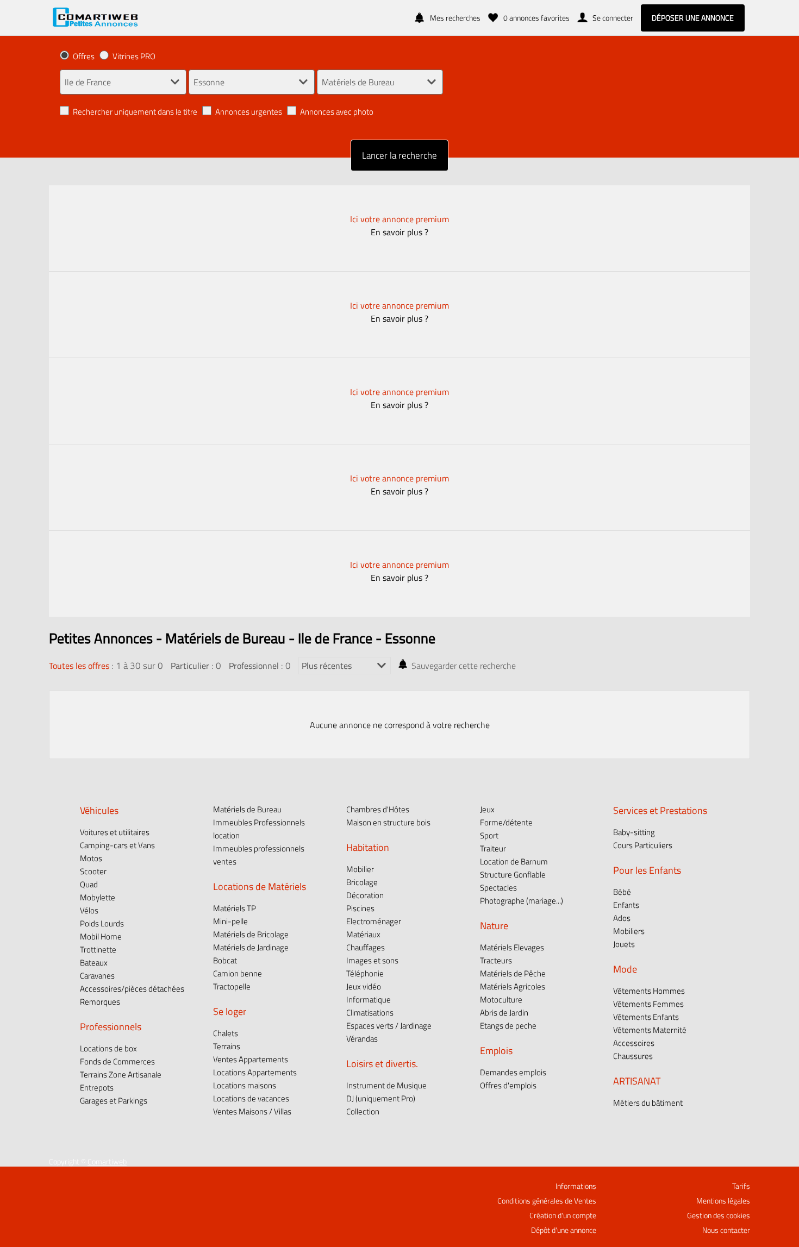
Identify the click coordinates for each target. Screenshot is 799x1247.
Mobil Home (101, 936)
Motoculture (501, 999)
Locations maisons (244, 1085)
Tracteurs (496, 960)
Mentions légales (723, 1201)
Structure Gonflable (513, 874)
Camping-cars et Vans (117, 845)
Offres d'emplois (508, 1085)
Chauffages (365, 947)
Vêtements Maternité (649, 1030)
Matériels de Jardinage (251, 947)
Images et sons (372, 960)
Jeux (487, 809)
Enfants (626, 905)
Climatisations (370, 1012)
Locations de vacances (251, 1098)
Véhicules (99, 810)
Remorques (100, 1001)
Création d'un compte (562, 1215)
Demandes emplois (513, 1072)
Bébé (622, 892)
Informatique (368, 999)
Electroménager (373, 921)
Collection (362, 1111)
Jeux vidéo (363, 986)
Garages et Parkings (113, 1100)
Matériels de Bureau (247, 809)
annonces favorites (536, 18)
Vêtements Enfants (646, 1017)
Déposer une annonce (693, 18)
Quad (89, 884)
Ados (622, 918)
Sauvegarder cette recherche (463, 665)
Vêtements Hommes (649, 991)
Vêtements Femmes (648, 1004)
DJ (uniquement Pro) (380, 1098)
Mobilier (360, 869)
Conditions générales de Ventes (546, 1201)
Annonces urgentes (248, 111)
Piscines (360, 908)
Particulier (190, 665)
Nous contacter (726, 1230)
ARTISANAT (636, 1080)
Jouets (624, 944)
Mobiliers (629, 931)
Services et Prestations (660, 810)
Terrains (226, 1046)
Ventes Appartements (250, 1059)
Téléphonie (365, 973)
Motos (91, 858)
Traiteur (493, 848)
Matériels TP (234, 908)
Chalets (225, 1033)
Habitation (367, 847)
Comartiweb (107, 1162)
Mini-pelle (230, 921)
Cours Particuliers (642, 845)
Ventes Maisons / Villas (252, 1111)
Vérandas (362, 1038)
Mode (625, 968)
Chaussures (633, 1056)
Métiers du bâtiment (648, 1102)
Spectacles (498, 887)
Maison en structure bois (388, 822)
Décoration (365, 895)
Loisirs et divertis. (382, 1063)
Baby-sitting (634, 832)
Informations (575, 1186)
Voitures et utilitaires (114, 832)
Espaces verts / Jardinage (389, 1025)
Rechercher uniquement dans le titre (135, 111)
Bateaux (94, 962)
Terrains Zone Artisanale (120, 1074)
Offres (84, 56)
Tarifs (741, 1186)
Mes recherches (455, 18)
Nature (494, 925)
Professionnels (110, 1026)
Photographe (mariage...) (521, 900)
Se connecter (612, 18)
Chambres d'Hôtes (377, 809)
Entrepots (97, 1087)
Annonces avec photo (336, 111)
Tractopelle (232, 986)
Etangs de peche (508, 1025)
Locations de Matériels (259, 886)
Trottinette (98, 949)
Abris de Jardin (504, 1012)
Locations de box (108, 1048)
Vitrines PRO (134, 56)
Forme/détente (506, 822)
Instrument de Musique (386, 1085)
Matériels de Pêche (513, 973)
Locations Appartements (255, 1072)
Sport (489, 835)
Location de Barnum (514, 861)
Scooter (93, 871)
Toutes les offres (79, 665)
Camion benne (237, 973)
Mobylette (97, 897)
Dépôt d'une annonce (563, 1230)
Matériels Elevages (512, 947)
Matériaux (363, 934)
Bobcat (225, 960)
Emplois (496, 1050)
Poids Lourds (102, 923)
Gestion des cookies (718, 1215)
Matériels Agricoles (512, 986)
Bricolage (362, 882)
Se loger (229, 1011)
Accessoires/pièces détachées (132, 988)
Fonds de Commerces (117, 1061)
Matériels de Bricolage (251, 934)
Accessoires (633, 1043)
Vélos (89, 910)
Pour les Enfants (647, 870)
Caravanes (97, 975)
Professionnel (254, 665)
